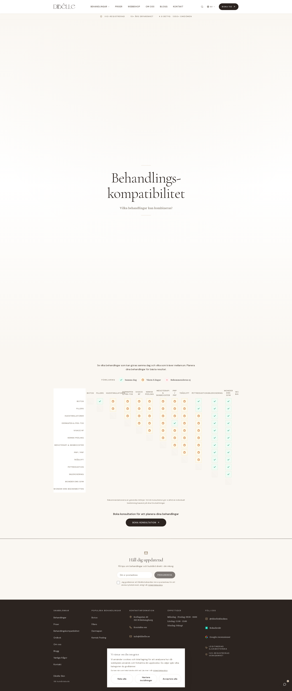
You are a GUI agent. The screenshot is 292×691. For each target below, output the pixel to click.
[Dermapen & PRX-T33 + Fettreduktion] (199, 423)
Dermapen (97, 631)
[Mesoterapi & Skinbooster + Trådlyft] (184, 445)
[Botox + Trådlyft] (184, 401)
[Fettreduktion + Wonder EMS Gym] (228, 467)
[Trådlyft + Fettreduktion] (199, 460)
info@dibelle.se (142, 636)
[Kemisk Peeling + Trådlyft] (184, 438)
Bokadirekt (213, 627)
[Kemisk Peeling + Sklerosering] (215, 438)
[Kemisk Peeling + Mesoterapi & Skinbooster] (163, 438)
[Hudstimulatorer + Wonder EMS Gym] (228, 416)
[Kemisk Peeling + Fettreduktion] (199, 438)
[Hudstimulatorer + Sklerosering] (215, 416)
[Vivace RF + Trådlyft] (184, 430)
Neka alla (122, 678)
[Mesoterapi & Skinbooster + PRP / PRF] (175, 445)
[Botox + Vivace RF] (139, 401)
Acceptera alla (170, 678)
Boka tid (227, 6)
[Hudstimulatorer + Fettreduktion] (199, 416)
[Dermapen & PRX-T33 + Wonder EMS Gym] (228, 423)
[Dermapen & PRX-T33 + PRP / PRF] (175, 423)
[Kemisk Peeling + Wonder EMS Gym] (228, 438)
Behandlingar (99, 6)
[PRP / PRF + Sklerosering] (215, 452)
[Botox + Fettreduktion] (199, 401)
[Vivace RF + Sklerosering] (215, 430)
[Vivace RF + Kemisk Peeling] (149, 430)
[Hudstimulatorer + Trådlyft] (184, 416)
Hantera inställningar (146, 679)
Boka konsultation (144, 522)
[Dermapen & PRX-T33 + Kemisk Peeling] (149, 423)
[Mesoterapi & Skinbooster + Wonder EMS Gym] (228, 445)
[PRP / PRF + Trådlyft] (184, 452)
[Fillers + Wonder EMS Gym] (228, 409)
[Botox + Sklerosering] (215, 401)
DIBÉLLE (64, 6)
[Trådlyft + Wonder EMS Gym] (228, 460)
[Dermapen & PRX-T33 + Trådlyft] (184, 423)
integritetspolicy (155, 585)
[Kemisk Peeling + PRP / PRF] (175, 438)
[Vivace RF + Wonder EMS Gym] (228, 430)
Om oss (150, 6)
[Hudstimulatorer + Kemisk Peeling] (149, 416)
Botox (94, 617)
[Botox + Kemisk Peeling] (149, 401)
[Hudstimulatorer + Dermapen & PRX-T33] (128, 416)
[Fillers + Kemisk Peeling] (149, 409)
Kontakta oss (140, 627)
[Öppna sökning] (202, 6)
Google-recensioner (220, 637)
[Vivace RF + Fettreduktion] (199, 430)
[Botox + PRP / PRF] (175, 401)
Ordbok (57, 637)
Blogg (164, 6)
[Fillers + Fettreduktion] (199, 409)
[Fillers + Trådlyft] (184, 409)
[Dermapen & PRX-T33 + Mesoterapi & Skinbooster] (163, 423)
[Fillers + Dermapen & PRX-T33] (128, 409)
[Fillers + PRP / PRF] (175, 409)
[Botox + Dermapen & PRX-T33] (128, 401)
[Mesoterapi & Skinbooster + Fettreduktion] (199, 445)
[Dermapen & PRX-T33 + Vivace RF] (139, 423)
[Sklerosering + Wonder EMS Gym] (228, 474)
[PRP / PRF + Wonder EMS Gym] (228, 452)
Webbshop (134, 6)
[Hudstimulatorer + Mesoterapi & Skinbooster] (163, 416)
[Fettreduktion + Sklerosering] (215, 467)
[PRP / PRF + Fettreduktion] (199, 452)
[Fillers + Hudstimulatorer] (113, 409)
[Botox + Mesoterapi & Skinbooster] (163, 401)
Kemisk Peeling (99, 637)
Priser (118, 6)
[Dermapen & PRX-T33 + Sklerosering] (215, 423)
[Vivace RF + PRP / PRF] (175, 430)
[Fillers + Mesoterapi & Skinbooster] (163, 409)
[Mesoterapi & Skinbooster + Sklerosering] (215, 445)
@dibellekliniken (219, 618)
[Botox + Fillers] (100, 401)
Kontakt (178, 6)
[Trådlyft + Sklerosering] (215, 460)
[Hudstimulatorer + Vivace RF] (139, 416)
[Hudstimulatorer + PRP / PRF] (175, 416)
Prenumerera (164, 575)
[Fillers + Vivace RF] (139, 409)
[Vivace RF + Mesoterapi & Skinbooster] (163, 430)
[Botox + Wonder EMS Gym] (228, 401)
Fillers (94, 624)
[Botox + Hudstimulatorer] (113, 401)
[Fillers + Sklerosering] (215, 409)
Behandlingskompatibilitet (66, 631)
